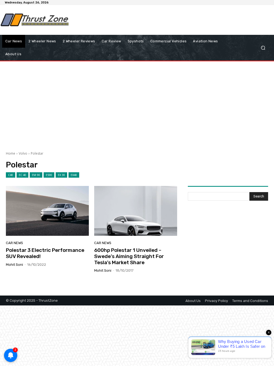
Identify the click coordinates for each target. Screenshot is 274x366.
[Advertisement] (134, 20)
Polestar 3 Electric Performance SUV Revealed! (45, 253)
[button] (263, 48)
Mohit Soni (14, 265)
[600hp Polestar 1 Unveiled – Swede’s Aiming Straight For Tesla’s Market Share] (135, 211)
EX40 (74, 175)
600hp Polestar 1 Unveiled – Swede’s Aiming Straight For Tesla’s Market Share (129, 256)
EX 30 (61, 175)
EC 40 (22, 175)
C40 (10, 175)
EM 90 (36, 175)
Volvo (23, 153)
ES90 (49, 175)
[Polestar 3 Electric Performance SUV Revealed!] (47, 211)
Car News (14, 243)
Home (10, 153)
